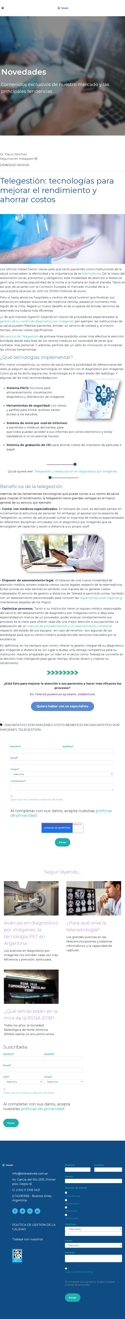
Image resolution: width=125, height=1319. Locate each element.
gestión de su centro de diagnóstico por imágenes (37, 321)
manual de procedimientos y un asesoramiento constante (69, 626)
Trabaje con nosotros (27, 1239)
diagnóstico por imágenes (29, 725)
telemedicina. (92, 273)
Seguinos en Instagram (17, 159)
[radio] (93, 1270)
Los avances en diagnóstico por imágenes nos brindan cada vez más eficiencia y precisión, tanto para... (31, 940)
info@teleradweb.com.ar (30, 1173)
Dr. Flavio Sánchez (13, 154)
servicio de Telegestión (22, 336)
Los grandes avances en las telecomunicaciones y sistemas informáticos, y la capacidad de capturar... (89, 936)
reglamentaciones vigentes (100, 598)
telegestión (29, 729)
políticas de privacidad (42, 1108)
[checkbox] (93, 1205)
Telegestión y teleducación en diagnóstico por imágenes (75, 471)
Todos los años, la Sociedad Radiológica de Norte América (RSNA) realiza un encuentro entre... (30, 1022)
